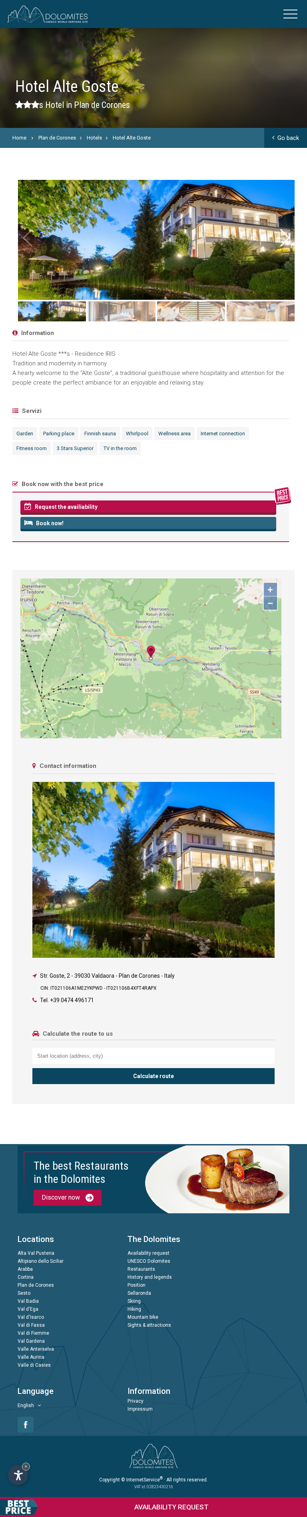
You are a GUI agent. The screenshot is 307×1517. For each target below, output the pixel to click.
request (171, 1507)
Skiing (134, 1301)
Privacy (136, 1401)
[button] (284, 238)
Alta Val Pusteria (36, 1253)
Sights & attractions (149, 1325)
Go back (288, 138)
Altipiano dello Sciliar (41, 1261)
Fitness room (31, 448)
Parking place (58, 434)
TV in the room (120, 448)
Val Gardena (31, 1341)
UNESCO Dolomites (149, 1261)
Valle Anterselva (36, 1349)
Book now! (49, 523)
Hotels (94, 138)
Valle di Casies (34, 1365)
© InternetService (142, 1480)
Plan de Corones (57, 138)
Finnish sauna (100, 434)
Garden (24, 434)
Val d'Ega (28, 1309)
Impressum (140, 1409)
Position (137, 1285)
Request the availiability (66, 507)
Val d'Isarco (31, 1317)
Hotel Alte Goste (132, 138)
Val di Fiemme (33, 1333)
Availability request (148, 1253)
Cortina (26, 1277)
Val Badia (28, 1301)
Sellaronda (139, 1293)
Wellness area (174, 434)
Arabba (25, 1269)
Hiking (134, 1309)
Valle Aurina (31, 1357)
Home (19, 138)
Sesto (24, 1293)
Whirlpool (137, 434)
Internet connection (223, 434)
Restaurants (141, 1269)
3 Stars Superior (75, 448)
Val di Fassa (31, 1325)
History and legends (150, 1277)
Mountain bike (143, 1317)
